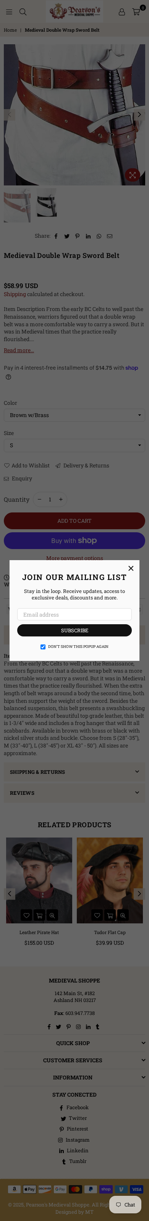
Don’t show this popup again (78, 646)
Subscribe (74, 630)
